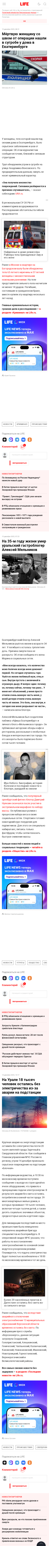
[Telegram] (17, 439)
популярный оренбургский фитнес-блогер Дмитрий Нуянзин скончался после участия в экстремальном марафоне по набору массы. (23, 803)
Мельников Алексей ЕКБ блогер (17, 589)
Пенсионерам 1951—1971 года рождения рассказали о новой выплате (22, 516)
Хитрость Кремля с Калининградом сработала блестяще (19, 1027)
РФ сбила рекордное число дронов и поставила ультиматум (20, 1542)
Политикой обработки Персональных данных (19, 12)
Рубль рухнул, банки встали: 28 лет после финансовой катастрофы (22, 1036)
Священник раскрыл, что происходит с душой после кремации (21, 1046)
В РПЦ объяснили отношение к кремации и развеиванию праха (23, 507)
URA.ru (19, 193)
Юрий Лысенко (9, 375)
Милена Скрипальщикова (14, 914)
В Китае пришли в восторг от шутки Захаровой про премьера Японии (19, 488)
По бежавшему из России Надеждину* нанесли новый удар (21, 479)
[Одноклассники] (29, 439)
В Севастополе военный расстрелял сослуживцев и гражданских (20, 526)
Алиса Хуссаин (10, 1478)
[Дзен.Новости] (4, 439)
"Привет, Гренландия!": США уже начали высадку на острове (22, 498)
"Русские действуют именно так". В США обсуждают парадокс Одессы (22, 1055)
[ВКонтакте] (23, 439)
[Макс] (10, 439)
